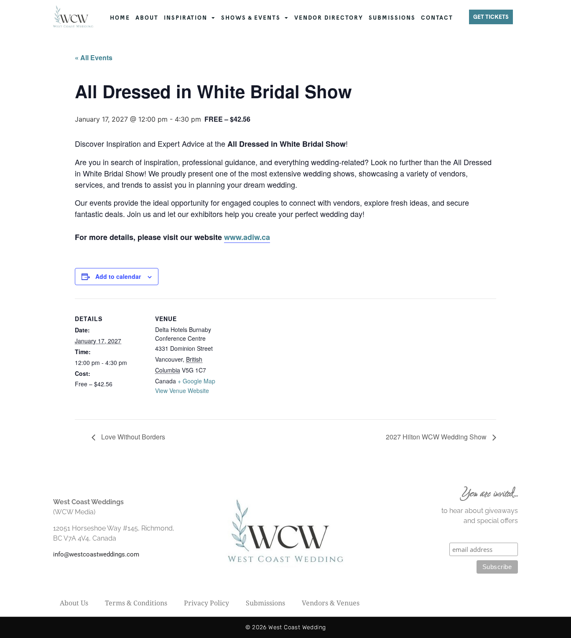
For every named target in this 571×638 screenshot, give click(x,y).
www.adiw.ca (247, 237)
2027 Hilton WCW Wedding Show (437, 436)
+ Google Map (196, 381)
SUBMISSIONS (392, 18)
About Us (74, 602)
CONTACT (437, 18)
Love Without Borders (132, 436)
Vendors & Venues (330, 602)
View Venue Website (182, 390)
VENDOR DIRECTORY (328, 18)
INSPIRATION (185, 18)
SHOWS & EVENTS (250, 18)
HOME (120, 18)
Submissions (265, 602)
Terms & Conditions (136, 602)
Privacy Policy (206, 602)
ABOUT (146, 18)
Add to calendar (118, 276)
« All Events (93, 57)
